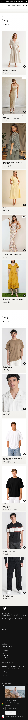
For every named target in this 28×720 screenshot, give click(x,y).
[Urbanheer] (14, 5)
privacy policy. (20, 716)
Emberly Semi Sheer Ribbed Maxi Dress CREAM (13, 116)
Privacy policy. (5, 675)
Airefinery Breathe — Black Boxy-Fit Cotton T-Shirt (12, 505)
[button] (5, 5)
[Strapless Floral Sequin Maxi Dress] (14, 233)
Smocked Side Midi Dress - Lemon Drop (13, 209)
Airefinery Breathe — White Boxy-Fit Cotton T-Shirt (12, 459)
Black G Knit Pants (8, 596)
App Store (4, 644)
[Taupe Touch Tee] (14, 347)
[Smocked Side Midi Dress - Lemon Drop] (14, 188)
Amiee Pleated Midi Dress (9, 70)
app (18, 703)
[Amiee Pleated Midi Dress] (14, 49)
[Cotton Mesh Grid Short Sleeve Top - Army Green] (14, 141)
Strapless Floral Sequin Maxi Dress (12, 254)
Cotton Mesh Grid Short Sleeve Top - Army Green (13, 163)
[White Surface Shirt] (14, 392)
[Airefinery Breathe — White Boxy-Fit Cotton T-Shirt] (14, 437)
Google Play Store (7, 646)
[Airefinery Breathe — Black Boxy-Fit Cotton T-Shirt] (14, 484)
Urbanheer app (22, 665)
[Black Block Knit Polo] (14, 530)
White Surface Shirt (8, 413)
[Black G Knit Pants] (14, 576)
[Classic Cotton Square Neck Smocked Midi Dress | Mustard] (14, 278)
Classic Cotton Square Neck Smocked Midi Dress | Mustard (13, 300)
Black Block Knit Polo (9, 551)
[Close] (27, 684)
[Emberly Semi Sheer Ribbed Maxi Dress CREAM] (14, 95)
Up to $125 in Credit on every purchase (14, 1)
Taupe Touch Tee (7, 367)
